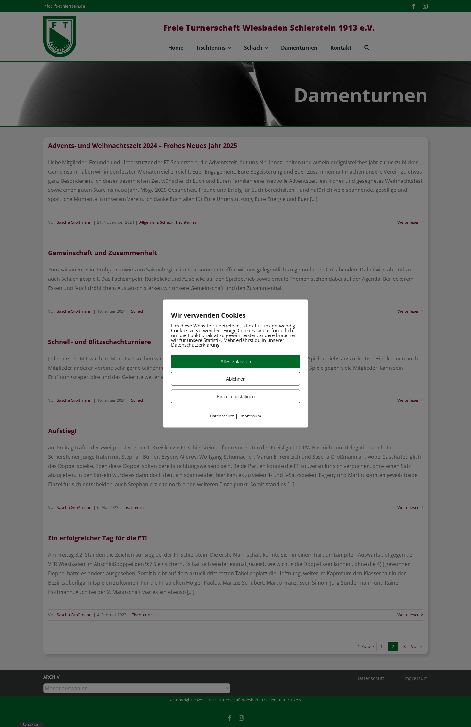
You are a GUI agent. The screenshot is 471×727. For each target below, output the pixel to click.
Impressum (250, 415)
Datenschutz (222, 415)
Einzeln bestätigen (236, 396)
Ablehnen (235, 378)
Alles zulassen (235, 361)
